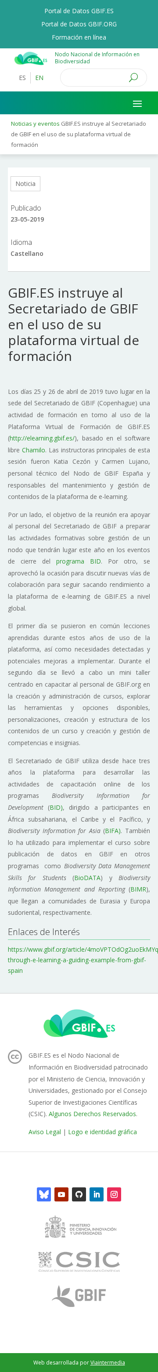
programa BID (78, 561)
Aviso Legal (45, 1132)
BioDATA (87, 877)
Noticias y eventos (35, 123)
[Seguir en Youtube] (61, 1194)
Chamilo (33, 450)
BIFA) (113, 830)
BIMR (138, 889)
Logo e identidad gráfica (102, 1132)
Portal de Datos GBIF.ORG (79, 24)
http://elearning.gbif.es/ (42, 438)
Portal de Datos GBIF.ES (79, 11)
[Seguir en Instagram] (114, 1194)
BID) (56, 807)
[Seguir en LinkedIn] (97, 1194)
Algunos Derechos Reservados (92, 1114)
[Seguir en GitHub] (79, 1194)
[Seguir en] (44, 1194)
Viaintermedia (107, 1362)
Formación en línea (79, 37)
